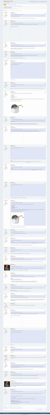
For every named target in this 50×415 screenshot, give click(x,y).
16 (18, 10)
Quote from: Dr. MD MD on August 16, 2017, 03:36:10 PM (17, 14)
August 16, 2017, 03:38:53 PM (13, 13)
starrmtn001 (6, 264)
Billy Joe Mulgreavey (6, 356)
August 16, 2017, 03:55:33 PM (13, 61)
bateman (5, 82)
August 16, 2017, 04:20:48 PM (13, 146)
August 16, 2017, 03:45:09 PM (13, 43)
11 (14, 10)
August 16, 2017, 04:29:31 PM (13, 230)
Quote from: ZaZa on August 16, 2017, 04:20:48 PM (17, 240)
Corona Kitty (6, 371)
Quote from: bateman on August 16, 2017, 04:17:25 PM (17, 147)
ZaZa (5, 42)
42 (20, 406)
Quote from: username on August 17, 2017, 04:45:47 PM (17, 391)
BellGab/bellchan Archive (8, 1)
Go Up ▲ (46, 413)
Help (40, 413)
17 (18, 406)
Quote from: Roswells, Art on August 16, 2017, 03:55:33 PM (17, 84)
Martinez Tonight (12, 12)
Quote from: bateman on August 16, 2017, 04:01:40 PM (17, 119)
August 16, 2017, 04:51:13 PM (13, 294)
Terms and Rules (43, 413)
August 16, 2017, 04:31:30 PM (13, 248)
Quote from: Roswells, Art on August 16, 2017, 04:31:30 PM (17, 258)
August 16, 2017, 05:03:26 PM (13, 310)
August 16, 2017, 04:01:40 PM (13, 83)
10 (13, 10)
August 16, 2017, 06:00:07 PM (13, 363)
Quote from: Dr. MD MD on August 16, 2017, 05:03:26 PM (17, 330)
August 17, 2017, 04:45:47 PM (13, 372)
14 (16, 10)
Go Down (5, 10)
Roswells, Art (6, 12)
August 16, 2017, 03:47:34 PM (13, 52)
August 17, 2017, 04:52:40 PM (13, 381)
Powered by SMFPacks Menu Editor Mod (25, 414)
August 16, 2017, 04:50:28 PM (13, 285)
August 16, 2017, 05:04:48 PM (13, 329)
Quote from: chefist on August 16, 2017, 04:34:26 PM (17, 266)
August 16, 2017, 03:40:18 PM (13, 21)
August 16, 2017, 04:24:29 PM (13, 165)
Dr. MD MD (5, 51)
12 (14, 406)
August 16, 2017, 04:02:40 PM (13, 92)
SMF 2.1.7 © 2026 (4, 413)
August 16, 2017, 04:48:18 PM (13, 273)
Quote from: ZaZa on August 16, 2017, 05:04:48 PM (17, 349)
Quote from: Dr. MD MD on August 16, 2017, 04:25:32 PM (17, 295)
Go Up (4, 406)
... (20, 10)
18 (19, 10)
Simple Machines (7, 413)
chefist (5, 91)
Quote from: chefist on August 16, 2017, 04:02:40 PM (17, 202)
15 (17, 10)
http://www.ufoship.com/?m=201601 (15, 403)
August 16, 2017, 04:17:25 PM (13, 127)
